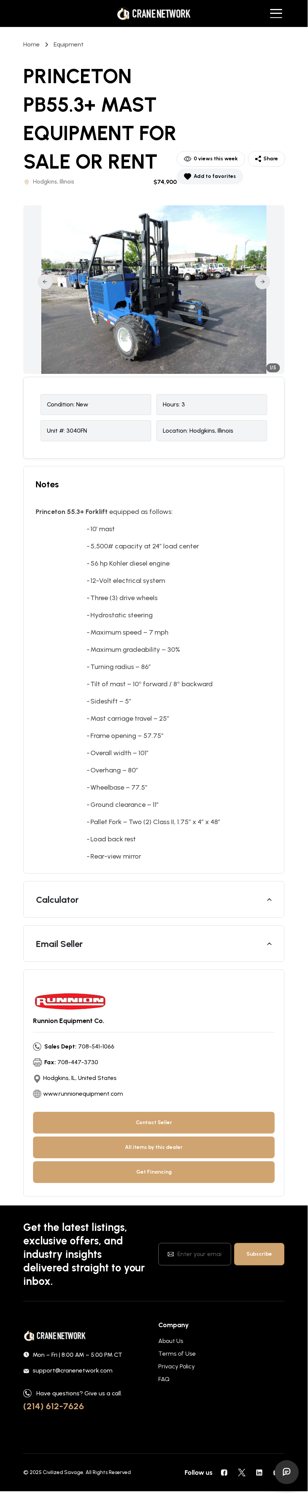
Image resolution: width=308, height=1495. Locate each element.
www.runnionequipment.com (83, 1093)
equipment (69, 44)
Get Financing (154, 1172)
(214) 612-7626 (53, 1406)
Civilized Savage (63, 1472)
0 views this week (216, 158)
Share (270, 158)
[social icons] (223, 1472)
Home (31, 44)
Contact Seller (154, 1122)
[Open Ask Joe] (287, 1472)
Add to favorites (215, 176)
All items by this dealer (154, 1147)
